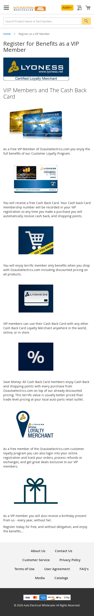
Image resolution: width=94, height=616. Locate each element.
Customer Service (36, 560)
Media (40, 578)
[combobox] (47, 21)
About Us (38, 551)
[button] (67, 8)
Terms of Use (24, 569)
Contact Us (63, 551)
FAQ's (84, 569)
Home (7, 34)
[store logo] (29, 8)
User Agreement (57, 569)
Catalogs (61, 578)
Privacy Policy (69, 560)
